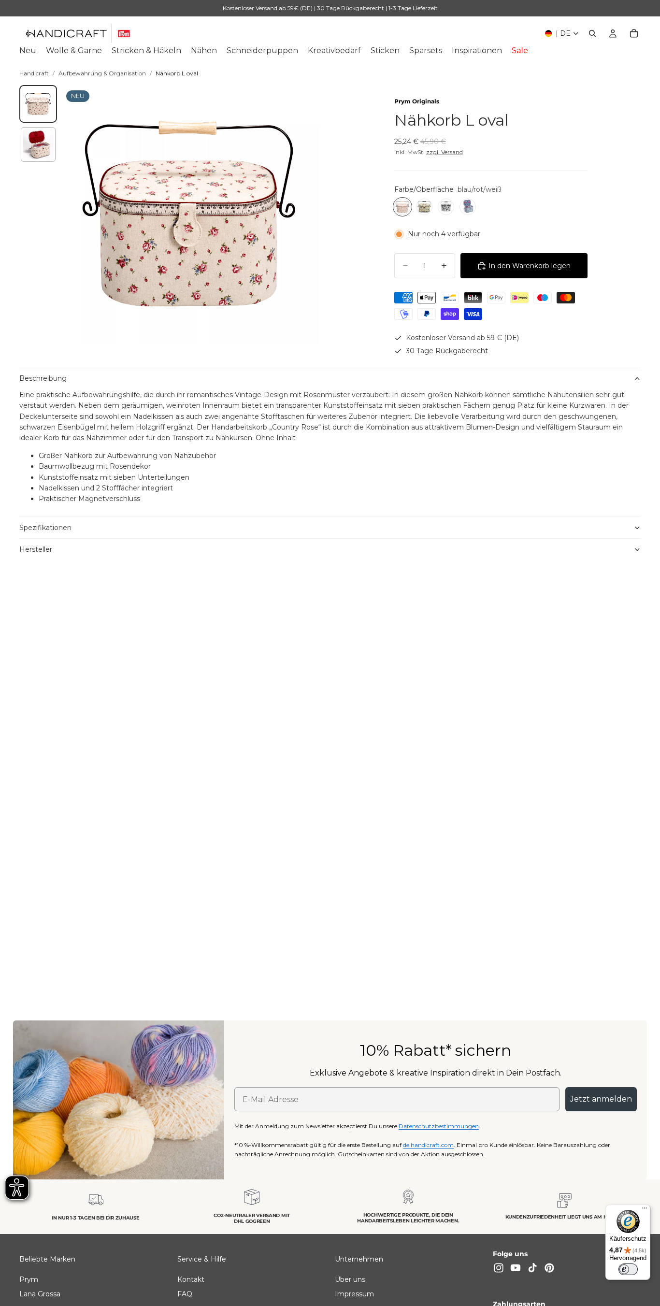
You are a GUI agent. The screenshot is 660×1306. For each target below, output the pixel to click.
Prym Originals (416, 101)
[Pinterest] (549, 1268)
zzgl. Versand (444, 152)
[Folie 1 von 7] (38, 103)
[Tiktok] (532, 1268)
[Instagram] (498, 1268)
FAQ (184, 1294)
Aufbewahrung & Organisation (102, 73)
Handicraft (34, 73)
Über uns (350, 1279)
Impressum (354, 1294)
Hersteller (35, 549)
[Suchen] (592, 33)
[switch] (628, 1269)
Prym (28, 1279)
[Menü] (644, 1210)
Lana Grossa (39, 1294)
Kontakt (190, 1279)
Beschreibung (43, 378)
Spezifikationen (45, 527)
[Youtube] (515, 1268)
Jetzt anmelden (601, 1099)
